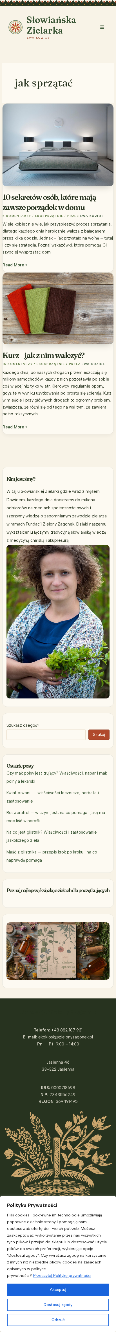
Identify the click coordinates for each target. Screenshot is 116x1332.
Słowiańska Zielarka (51, 25)
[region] (58, 1264)
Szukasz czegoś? (22, 725)
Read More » (15, 265)
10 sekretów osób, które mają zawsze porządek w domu (49, 202)
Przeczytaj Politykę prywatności (62, 1275)
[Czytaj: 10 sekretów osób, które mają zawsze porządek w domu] (58, 144)
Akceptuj (58, 1289)
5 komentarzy (17, 216)
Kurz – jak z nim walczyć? (43, 355)
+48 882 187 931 (66, 1030)
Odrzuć (58, 1319)
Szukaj (99, 734)
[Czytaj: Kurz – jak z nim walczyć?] (58, 308)
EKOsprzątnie (49, 216)
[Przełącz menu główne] (102, 27)
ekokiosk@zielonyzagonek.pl (65, 1037)
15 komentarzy (18, 364)
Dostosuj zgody (58, 1304)
